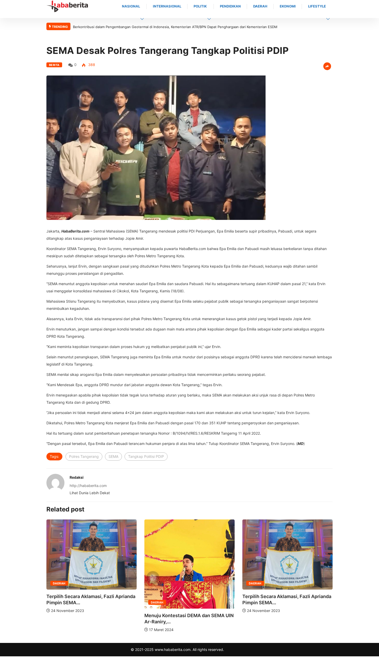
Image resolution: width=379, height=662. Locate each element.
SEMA (113, 456)
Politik (200, 6)
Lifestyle (317, 6)
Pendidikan (230, 6)
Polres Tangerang (84, 456)
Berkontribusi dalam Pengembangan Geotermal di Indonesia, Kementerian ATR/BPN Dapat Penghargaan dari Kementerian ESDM (175, 27)
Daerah (260, 6)
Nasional (131, 6)
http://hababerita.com (88, 485)
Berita (54, 65)
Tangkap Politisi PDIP (146, 456)
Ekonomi (288, 6)
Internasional (167, 6)
